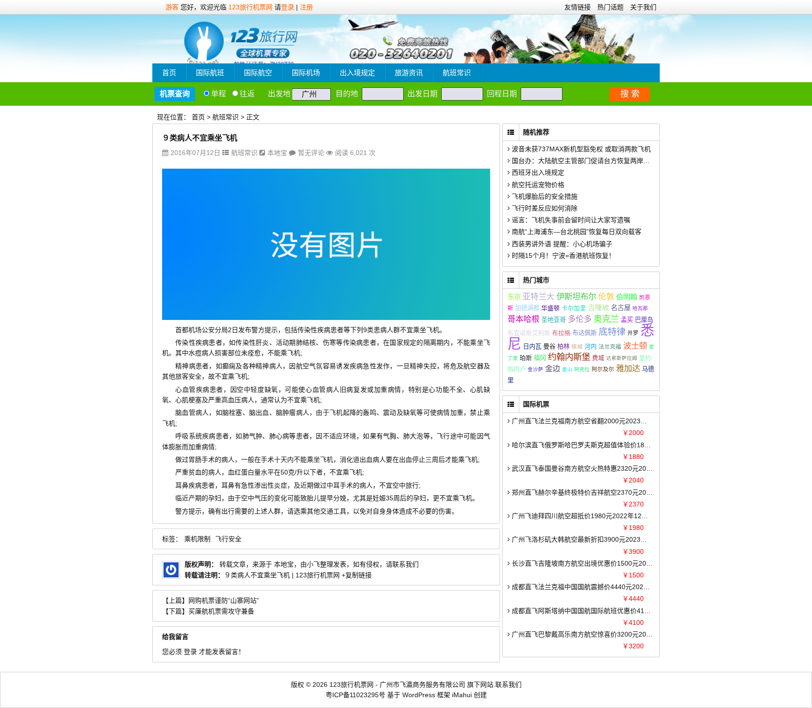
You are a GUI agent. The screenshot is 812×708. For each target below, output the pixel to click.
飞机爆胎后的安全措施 (544, 196)
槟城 (577, 346)
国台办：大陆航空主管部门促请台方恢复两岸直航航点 (590, 160)
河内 (591, 346)
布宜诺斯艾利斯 (529, 332)
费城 (598, 357)
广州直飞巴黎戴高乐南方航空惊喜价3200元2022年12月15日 (599, 634)
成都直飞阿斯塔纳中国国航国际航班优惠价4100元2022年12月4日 (607, 611)
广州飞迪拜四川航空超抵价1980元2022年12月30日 (586, 516)
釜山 (567, 369)
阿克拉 (582, 369)
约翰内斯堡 (569, 357)
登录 (287, 7)
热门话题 (610, 7)
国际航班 (210, 73)
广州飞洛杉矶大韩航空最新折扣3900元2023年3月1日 (589, 539)
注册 (306, 7)
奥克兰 (606, 319)
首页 (169, 73)
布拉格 (561, 332)
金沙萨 (535, 369)
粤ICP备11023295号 (355, 695)
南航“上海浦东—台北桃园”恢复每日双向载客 (575, 231)
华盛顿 (550, 307)
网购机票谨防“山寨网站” (223, 600)
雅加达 (628, 368)
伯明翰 (626, 297)
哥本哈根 (523, 319)
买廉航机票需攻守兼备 (221, 611)
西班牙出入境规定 (537, 172)
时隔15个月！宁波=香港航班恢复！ (562, 255)
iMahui (462, 695)
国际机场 (306, 73)
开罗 (633, 333)
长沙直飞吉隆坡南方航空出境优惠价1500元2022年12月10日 (599, 563)
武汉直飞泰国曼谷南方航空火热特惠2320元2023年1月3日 (595, 468)
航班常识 (457, 73)
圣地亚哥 (553, 319)
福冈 (540, 357)
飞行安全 (228, 539)
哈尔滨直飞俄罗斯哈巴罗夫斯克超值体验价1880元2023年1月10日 (607, 445)
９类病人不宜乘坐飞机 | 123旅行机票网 (282, 575)
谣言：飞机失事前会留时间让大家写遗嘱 (570, 220)
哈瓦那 (640, 308)
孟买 (627, 319)
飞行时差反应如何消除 (544, 208)
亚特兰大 (538, 296)
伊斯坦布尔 (576, 296)
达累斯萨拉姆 (621, 358)
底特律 (612, 332)
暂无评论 (311, 152)
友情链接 (577, 7)
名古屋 (621, 307)
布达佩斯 (584, 332)
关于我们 (643, 7)
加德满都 (527, 307)
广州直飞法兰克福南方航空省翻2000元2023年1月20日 (590, 421)
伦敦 (606, 296)
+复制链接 (356, 575)
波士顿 (635, 345)
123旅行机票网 (250, 7)
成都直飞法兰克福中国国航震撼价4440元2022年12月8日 (594, 587)
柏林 (563, 346)
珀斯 (526, 357)
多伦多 (580, 319)
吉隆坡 (598, 307)
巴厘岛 (644, 319)
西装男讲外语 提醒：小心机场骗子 (561, 244)
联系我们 (508, 684)
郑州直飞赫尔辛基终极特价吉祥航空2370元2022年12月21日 (599, 492)
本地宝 (277, 152)
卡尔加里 (574, 307)
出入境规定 (357, 73)
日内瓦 (532, 346)
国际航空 (258, 73)
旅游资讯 (409, 73)
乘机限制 (197, 539)
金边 (552, 369)
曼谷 (549, 346)
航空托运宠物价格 (537, 184)
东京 (514, 297)
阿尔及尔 (603, 369)
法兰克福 (610, 346)
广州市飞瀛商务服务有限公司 (422, 684)
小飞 (313, 564)
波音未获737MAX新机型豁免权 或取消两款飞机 (580, 149)
